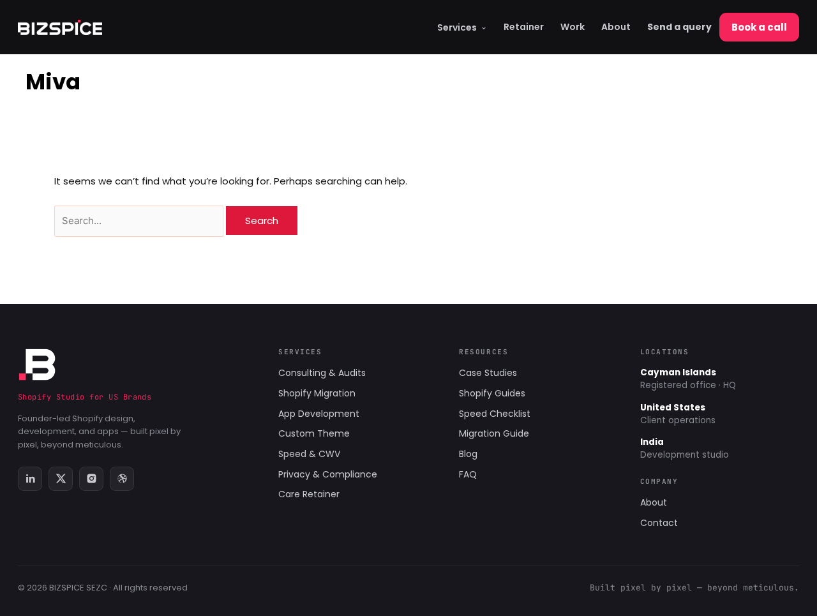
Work (572, 26)
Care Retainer (309, 494)
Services (457, 27)
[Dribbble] (122, 479)
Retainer (524, 26)
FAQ (468, 474)
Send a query (679, 26)
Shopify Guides (492, 393)
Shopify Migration (317, 393)
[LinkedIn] (30, 479)
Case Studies (488, 372)
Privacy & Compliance (327, 474)
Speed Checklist (494, 413)
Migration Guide (494, 433)
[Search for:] (140, 220)
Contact (659, 522)
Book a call (759, 27)
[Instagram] (91, 479)
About (616, 26)
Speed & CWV (309, 453)
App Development (318, 413)
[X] (61, 479)
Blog (468, 453)
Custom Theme (314, 433)
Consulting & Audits (322, 372)
